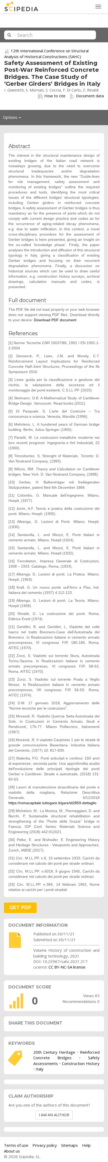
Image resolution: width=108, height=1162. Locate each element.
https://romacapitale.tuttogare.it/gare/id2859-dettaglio (52, 803)
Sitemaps (69, 1145)
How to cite (55, 95)
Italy (40, 1069)
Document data (90, 95)
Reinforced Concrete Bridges (66, 1054)
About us (12, 1151)
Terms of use (16, 1145)
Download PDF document (55, 320)
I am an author (54, 1114)
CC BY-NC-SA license (66, 967)
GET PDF (20, 907)
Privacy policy (45, 1145)
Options (13, 118)
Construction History (81, 1063)
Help (86, 1145)
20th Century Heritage (54, 1052)
